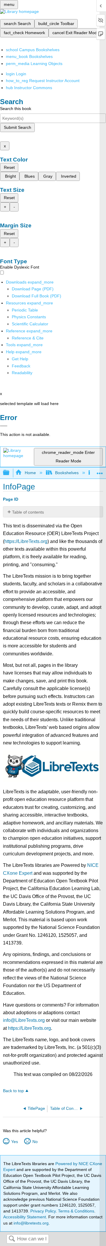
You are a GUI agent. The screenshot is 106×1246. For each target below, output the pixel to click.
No (34, 1141)
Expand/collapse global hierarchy (10, 473)
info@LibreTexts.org (24, 1020)
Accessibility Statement (24, 1217)
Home (30, 472)
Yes (14, 1141)
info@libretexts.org (30, 1223)
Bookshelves (67, 472)
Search (11, 1239)
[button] (21, 366)
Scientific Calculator (30, 324)
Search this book (15, 108)
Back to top (13, 1091)
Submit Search (17, 127)
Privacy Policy (43, 1211)
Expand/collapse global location (100, 471)
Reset (9, 167)
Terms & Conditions (76, 1211)
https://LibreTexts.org (25, 541)
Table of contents (28, 512)
